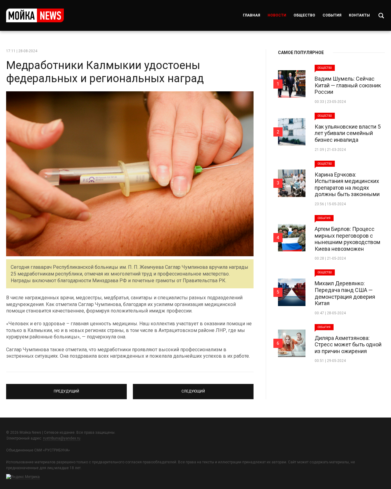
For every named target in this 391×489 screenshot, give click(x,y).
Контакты (359, 15)
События (332, 15)
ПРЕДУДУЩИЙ (66, 389)
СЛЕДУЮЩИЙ (193, 389)
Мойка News (35, 15)
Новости (277, 15)
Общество (304, 15)
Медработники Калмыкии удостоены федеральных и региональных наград (105, 72)
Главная (251, 15)
